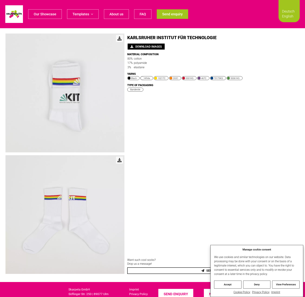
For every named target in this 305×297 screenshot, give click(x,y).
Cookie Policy (242, 292)
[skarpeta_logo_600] (14, 6)
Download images (148, 46)
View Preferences (286, 284)
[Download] (119, 38)
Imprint (275, 292)
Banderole (135, 89)
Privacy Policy (261, 292)
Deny (257, 284)
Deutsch (288, 11)
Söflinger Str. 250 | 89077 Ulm (88, 294)
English (287, 16)
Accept (228, 284)
